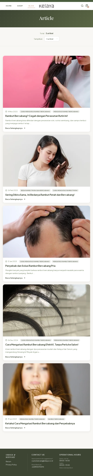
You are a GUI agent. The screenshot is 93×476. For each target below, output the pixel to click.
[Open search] (82, 5)
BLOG (31, 6)
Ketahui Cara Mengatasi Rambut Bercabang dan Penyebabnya (40, 423)
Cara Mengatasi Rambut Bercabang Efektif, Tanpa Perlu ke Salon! (41, 344)
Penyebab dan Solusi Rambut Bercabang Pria (30, 265)
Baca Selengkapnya (14, 128)
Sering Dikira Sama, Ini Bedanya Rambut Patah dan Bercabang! (40, 194)
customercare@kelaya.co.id (42, 461)
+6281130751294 (38, 467)
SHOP (20, 6)
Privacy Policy (11, 464)
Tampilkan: (38, 39)
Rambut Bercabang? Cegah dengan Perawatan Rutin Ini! (36, 115)
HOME (9, 6)
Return (8, 461)
